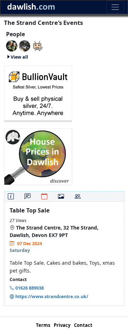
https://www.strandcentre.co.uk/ (51, 296)
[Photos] (61, 196)
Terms (43, 325)
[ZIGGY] (24, 45)
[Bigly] (38, 155)
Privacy (62, 325)
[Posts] (28, 196)
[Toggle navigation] (115, 7)
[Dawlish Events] (37, 45)
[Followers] (78, 196)
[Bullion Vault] (38, 93)
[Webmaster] (11, 45)
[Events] (44, 196)
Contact (83, 325)
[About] (11, 196)
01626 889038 (29, 288)
